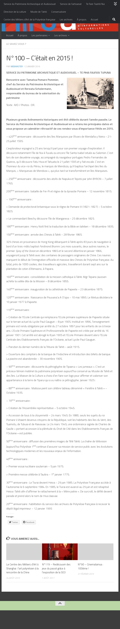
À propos (81, 19)
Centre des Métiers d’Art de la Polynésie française (29, 19)
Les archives (66, 19)
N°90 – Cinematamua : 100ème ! (90, 566)
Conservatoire (58, 12)
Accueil (94, 19)
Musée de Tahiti (38, 12)
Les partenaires (40, 35)
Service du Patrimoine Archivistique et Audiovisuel (30, 4)
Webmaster (17, 66)
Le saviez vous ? (16, 44)
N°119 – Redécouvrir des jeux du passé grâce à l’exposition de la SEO (56, 568)
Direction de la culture (15, 12)
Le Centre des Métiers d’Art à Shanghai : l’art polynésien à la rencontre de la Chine (22, 568)
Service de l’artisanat (71, 4)
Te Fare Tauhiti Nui (95, 4)
